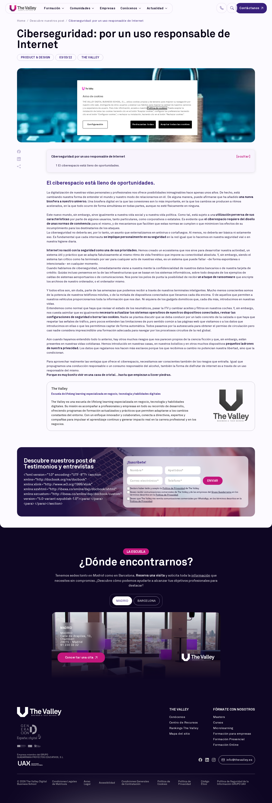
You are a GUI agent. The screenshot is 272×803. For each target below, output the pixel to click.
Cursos (218, 722)
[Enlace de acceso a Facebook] (200, 760)
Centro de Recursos (183, 722)
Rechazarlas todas (143, 124)
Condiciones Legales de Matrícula (64, 782)
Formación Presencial (229, 739)
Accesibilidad (107, 782)
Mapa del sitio (179, 733)
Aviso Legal (87, 782)
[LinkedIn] (19, 159)
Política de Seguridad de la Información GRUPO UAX (233, 782)
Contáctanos (249, 8)
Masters (219, 717)
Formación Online (226, 744)
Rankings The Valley (184, 728)
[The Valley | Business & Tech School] (23, 8)
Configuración (95, 124)
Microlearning (223, 728)
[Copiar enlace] (19, 166)
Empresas (107, 8)
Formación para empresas (232, 733)
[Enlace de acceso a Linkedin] (207, 760)
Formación (52, 8)
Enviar (212, 481)
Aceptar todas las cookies (175, 124)
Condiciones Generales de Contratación (135, 782)
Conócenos (128, 8)
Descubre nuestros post (47, 20)
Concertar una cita (79, 657)
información (200, 575)
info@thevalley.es (239, 759)
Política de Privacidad (173, 488)
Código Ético (205, 782)
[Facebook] (19, 151)
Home (21, 20)
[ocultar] (243, 156)
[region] (137, 107)
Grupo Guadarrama (221, 492)
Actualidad (155, 8)
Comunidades (80, 8)
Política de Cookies (163, 782)
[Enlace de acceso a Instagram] (214, 760)
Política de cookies (157, 108)
